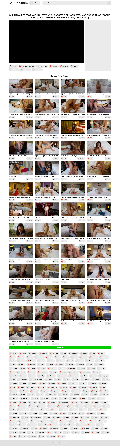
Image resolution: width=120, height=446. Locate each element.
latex (93, 398)
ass (13, 357)
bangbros (38, 69)
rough (96, 417)
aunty (22, 357)
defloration (75, 375)
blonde (81, 360)
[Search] (109, 3)
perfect (24, 413)
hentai (41, 394)
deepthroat (63, 375)
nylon (89, 406)
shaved (64, 421)
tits (51, 432)
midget (96, 402)
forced (22, 387)
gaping (95, 387)
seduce (46, 421)
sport (101, 424)
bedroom (105, 357)
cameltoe (15, 368)
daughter (52, 375)
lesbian (14, 402)
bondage (101, 360)
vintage (107, 432)
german (14, 391)
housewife (76, 394)
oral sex (36, 409)
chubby (93, 368)
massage (53, 402)
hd (24, 394)
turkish (77, 432)
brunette (71, 364)
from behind (54, 387)
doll (14, 379)
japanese (46, 398)
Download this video (28, 66)
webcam (33, 436)
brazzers (32, 364)
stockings (25, 428)
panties (75, 409)
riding (76, 417)
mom (33, 406)
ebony (59, 379)
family (24, 383)
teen (24, 432)
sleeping (33, 424)
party (104, 409)
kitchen (74, 398)
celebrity (53, 368)
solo (64, 424)
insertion (15, 398)
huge (86, 394)
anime (85, 353)
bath (50, 357)
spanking (82, 424)
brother (61, 364)
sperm (92, 424)
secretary (36, 421)
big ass (22, 360)
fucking (65, 387)
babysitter (40, 357)
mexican (86, 402)
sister (94, 421)
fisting (84, 383)
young (62, 436)
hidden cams (52, 394)
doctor (94, 375)
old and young (24, 409)
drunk (50, 379)
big (13, 360)
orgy (55, 409)
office (98, 406)
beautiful (94, 357)
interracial (25, 398)
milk (14, 406)
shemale (74, 421)
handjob (105, 391)
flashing (94, 383)
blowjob (91, 360)
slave (23, 424)
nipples (62, 406)
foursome (15, 69)
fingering (63, 383)
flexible (104, 383)
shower (85, 421)
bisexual (62, 360)
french (42, 387)
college (33, 372)
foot (14, 387)
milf (105, 402)
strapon (45, 428)
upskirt (97, 432)
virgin (14, 436)
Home (36, 3)
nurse (80, 406)
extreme (97, 379)
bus (91, 364)
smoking (54, 424)
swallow (76, 428)
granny (67, 391)
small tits (44, 424)
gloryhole (56, 391)
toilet (59, 432)
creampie (74, 372)
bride (42, 364)
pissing (45, 413)
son (72, 424)
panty (84, 409)
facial (107, 379)
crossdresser (86, 372)
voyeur (23, 436)
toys (68, 432)
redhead (58, 417)
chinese (83, 368)
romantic (86, 417)
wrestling (52, 436)
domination (24, 379)
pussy (26, 417)
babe (31, 357)
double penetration (37, 379)
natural (52, 406)
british (51, 364)
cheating (72, 368)
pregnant (92, 413)
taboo (96, 428)
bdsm (75, 357)
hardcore (15, 394)
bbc (59, 357)
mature (76, 402)
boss (14, 364)
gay (104, 387)
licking (24, 402)
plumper (55, 413)
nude (71, 406)
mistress (23, 406)
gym (87, 391)
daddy (42, 375)
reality (48, 417)
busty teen (100, 364)
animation (74, 353)
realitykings (43, 66)
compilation (44, 372)
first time (74, 383)
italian (36, 398)
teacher (14, 432)
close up (22, 372)
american (55, 353)
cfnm (63, 368)
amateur (34, 353)
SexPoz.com (18, 3)
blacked (65, 66)
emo (68, 379)
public (102, 413)
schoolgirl (24, 421)
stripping (55, 428)
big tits (42, 360)
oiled (107, 406)
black (71, 360)
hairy (95, 391)
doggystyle (105, 375)
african (24, 353)
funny (74, 387)
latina (102, 398)
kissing (64, 398)
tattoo (105, 428)
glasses (46, 391)
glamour (36, 391)
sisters (103, 421)
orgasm (46, 409)
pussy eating (37, 417)
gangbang (84, 387)
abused (14, 353)
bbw (67, 357)
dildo (85, 375)
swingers (86, 428)
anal (65, 353)
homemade (64, 394)
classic (102, 368)
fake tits (15, 383)
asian (102, 353)
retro (67, 417)
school (14, 421)
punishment (16, 417)
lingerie (34, 402)
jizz (55, 398)
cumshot (15, 375)
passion (15, 413)
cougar (55, 372)
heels (32, 394)
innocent (105, 394)
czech (33, 375)
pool (64, 413)
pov (83, 413)
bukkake (55, 66)
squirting (15, 428)
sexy (55, 421)
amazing (44, 353)
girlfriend (25, 391)
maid (43, 402)
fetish (43, 383)
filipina (53, 383)
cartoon (33, 368)
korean (84, 398)
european (86, 379)
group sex (27, 69)
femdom (34, 383)
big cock (32, 360)
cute (24, 375)
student (66, 428)
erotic (76, 379)
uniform (87, 432)
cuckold (98, 372)
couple (64, 372)
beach (84, 357)
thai (32, 432)
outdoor (65, 409)
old (13, 409)
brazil (22, 364)
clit (13, 372)
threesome (41, 432)
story (36, 428)
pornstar (74, 413)
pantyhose (94, 409)
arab (94, 353)
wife (43, 436)
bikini (52, 360)
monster (42, 406)
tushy (75, 66)
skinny (14, 424)
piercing (34, 413)
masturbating (65, 402)
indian (95, 394)
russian (106, 417)
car (24, 368)
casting (43, 368)
